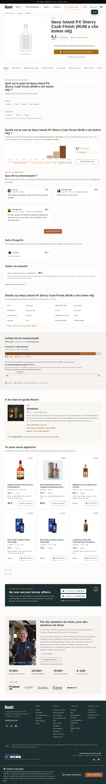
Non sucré (77, 310)
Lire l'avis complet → (15, 256)
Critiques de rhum (48, 68)
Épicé (26, 115)
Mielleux (23, 104)
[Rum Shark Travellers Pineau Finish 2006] (20, 525)
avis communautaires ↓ (79, 37)
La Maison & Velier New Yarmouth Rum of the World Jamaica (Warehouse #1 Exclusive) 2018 (83, 541)
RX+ (71, 731)
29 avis (82, 493)
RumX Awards (40, 721)
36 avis (50, 493)
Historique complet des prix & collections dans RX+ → (24, 369)
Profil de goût (16, 68)
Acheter (6, 68)
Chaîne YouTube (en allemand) (52, 664)
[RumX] (9, 7)
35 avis (17, 548)
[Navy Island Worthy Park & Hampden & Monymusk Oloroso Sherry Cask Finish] (53, 470)
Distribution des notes (31, 68)
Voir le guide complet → (51, 139)
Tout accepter (93, 775)
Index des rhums (58, 734)
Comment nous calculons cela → (15, 284)
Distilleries (56, 726)
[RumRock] (10, 252)
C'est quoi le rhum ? (59, 710)
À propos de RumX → (50, 659)
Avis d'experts (61, 68)
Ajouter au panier (26, 503)
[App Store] (94, 759)
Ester (16, 104)
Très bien (64, 37)
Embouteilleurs (58, 728)
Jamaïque (29, 305)
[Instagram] (11, 726)
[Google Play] (99, 759)
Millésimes (56, 731)
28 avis (82, 548)
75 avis (17, 493)
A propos (73, 710)
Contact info (92, 717)
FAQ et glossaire (58, 712)
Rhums (38, 710)
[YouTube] (16, 726)
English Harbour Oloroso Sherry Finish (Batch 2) (20, 486)
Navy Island (78, 305)
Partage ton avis (93, 715)
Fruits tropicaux (34, 104)
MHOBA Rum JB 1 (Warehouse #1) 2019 (85, 486)
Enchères (39, 718)
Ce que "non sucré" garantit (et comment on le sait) (41, 437)
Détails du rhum (89, 68)
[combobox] (72, 7)
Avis (71, 712)
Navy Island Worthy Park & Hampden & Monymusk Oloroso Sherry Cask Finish (52, 486)
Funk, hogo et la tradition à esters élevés (42, 428)
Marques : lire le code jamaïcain (39, 431)
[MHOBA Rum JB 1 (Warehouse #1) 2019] (85, 470)
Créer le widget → (32, 326)
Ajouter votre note (87, 161)
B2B (71, 725)
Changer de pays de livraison (76, 57)
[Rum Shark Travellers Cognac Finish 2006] (53, 525)
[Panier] (101, 7)
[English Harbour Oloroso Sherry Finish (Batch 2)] (20, 470)
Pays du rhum (57, 723)
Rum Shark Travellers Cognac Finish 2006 (52, 541)
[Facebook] (7, 726)
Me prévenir (93, 503)
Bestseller (39, 712)
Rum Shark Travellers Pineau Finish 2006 (19, 541)
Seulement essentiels (72, 775)
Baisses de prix (58, 737)
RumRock (16, 252)
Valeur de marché (75, 68)
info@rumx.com (11, 720)
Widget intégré (75, 728)
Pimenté (9, 115)
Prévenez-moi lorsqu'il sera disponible (77, 52)
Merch (38, 723)
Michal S (15, 189)
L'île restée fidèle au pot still (38, 425)
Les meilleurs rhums (42, 715)
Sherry (9, 104)
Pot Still (28, 315)
